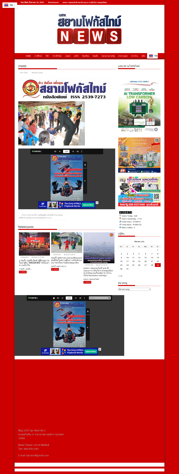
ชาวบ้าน (134, 56)
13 (145, 257)
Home (28, 56)
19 (139, 261)
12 (139, 257)
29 (158, 265)
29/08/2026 (24, 257)
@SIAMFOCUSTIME (37, 257)
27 (145, 265)
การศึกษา (38, 56)
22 (158, 261)
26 (139, 265)
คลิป (143, 56)
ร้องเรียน (85, 56)
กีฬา (47, 56)
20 (145, 261)
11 (133, 257)
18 (133, 261)
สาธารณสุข (122, 56)
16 (121, 261)
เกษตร (67, 56)
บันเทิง (95, 56)
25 (133, 265)
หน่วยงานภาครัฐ (108, 56)
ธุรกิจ (76, 56)
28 (152, 265)
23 (121, 265)
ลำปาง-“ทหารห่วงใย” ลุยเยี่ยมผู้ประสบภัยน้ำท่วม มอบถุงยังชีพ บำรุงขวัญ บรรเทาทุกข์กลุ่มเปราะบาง (41, 216)
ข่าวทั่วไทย (57, 56)
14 (152, 257)
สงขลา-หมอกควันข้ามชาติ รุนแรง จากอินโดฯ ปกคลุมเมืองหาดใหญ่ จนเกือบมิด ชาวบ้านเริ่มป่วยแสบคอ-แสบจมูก (104, 2)
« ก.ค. (120, 276)
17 (127, 261)
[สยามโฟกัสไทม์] (20, 55)
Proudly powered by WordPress (73, 470)
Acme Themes (113, 470)
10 (127, 257)
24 (127, 265)
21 (152, 261)
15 (158, 257)
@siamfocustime (37, 73)
